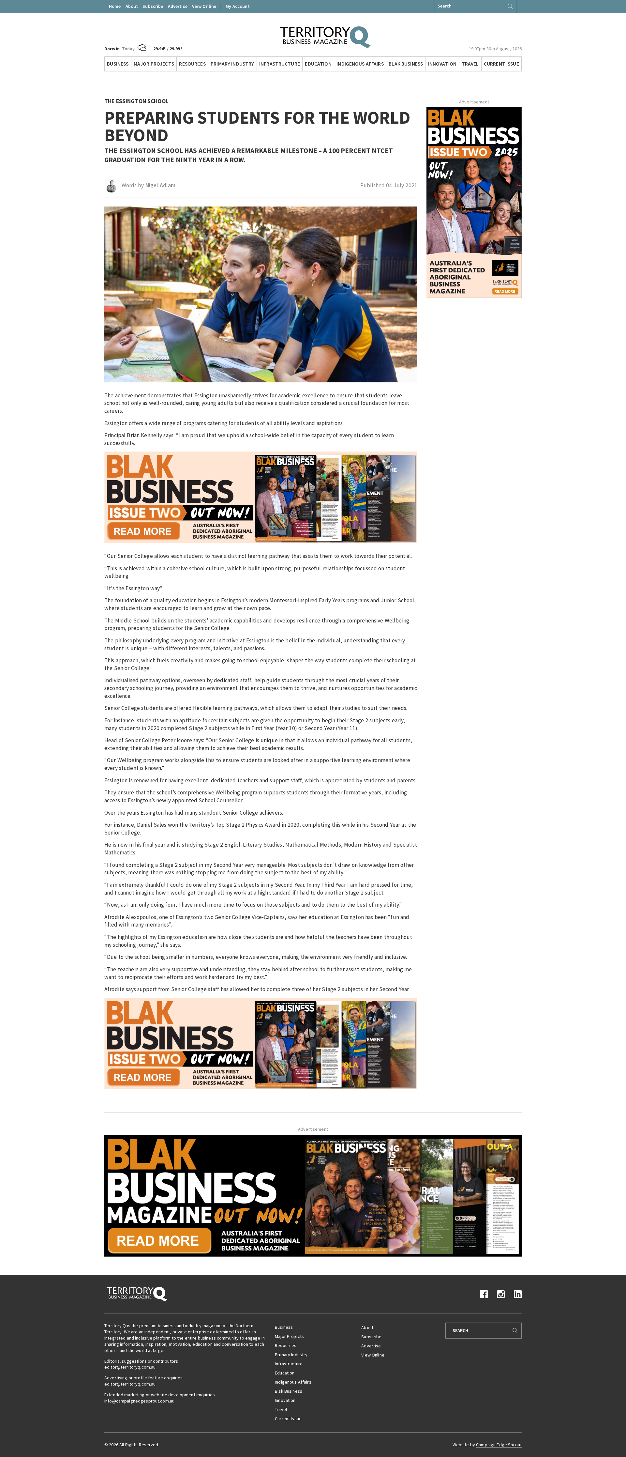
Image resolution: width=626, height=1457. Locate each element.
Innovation (442, 64)
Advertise (177, 6)
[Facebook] (484, 1293)
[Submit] (510, 6)
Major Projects (154, 64)
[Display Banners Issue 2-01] (474, 202)
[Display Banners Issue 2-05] (260, 496)
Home (115, 6)
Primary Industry (232, 64)
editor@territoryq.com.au (130, 1367)
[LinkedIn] (518, 1293)
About (132, 6)
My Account (237, 6)
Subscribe (152, 6)
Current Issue (501, 64)
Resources (192, 64)
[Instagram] (501, 1293)
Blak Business (406, 64)
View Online (204, 6)
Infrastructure (279, 64)
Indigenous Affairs (360, 64)
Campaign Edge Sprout (499, 1445)
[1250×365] (313, 1195)
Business (117, 64)
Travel (470, 64)
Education (318, 64)
